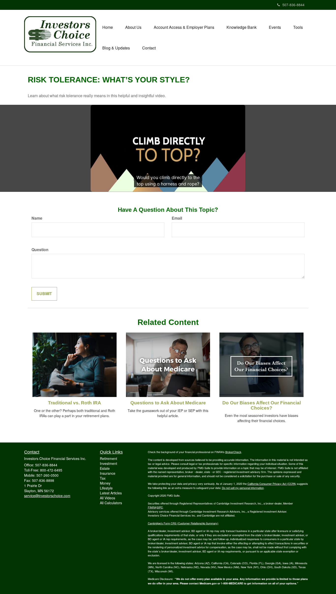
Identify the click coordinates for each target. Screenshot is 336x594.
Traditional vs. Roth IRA (74, 402)
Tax (103, 478)
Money (105, 483)
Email (177, 218)
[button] (133, 27)
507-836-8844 (293, 4)
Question (39, 249)
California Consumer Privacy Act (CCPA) (271, 484)
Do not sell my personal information (243, 488)
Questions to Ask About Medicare (168, 402)
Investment (108, 463)
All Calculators (111, 502)
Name (36, 218)
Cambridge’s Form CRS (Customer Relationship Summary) (183, 523)
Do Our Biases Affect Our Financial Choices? (261, 405)
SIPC (160, 507)
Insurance (107, 473)
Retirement (108, 458)
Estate (105, 468)
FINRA (152, 507)
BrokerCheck (233, 452)
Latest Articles (111, 492)
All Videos (107, 497)
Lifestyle (106, 488)
